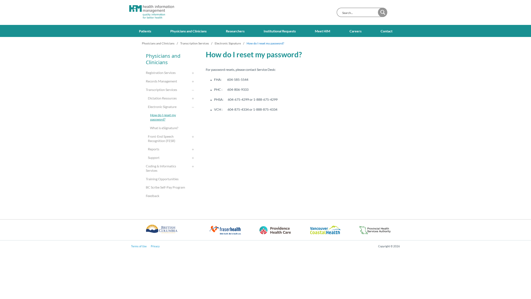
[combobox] (358, 12)
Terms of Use (139, 246)
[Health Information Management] (148, 11)
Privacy (155, 246)
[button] (382, 12)
